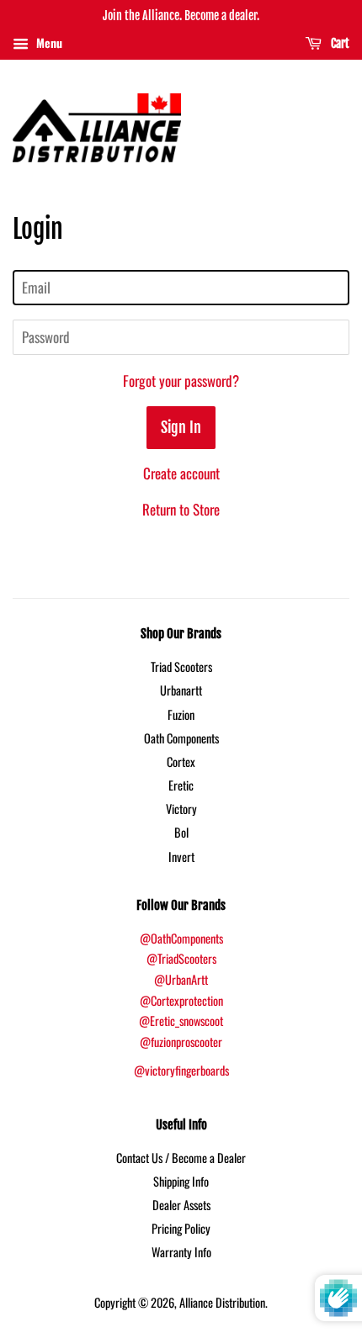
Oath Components (181, 738)
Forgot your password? (181, 380)
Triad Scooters (181, 666)
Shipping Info (181, 1181)
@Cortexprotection (181, 1000)
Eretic (181, 785)
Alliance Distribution (222, 1302)
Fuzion (181, 714)
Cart (338, 43)
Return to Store (181, 509)
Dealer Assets (181, 1205)
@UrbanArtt (181, 979)
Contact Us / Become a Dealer (181, 1157)
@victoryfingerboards (181, 1070)
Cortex (181, 761)
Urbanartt (181, 690)
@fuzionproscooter (181, 1041)
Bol (181, 832)
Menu (47, 42)
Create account (181, 473)
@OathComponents (181, 938)
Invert (181, 856)
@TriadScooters (181, 958)
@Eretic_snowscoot (181, 1020)
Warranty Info (181, 1252)
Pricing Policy (181, 1228)
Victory (181, 808)
